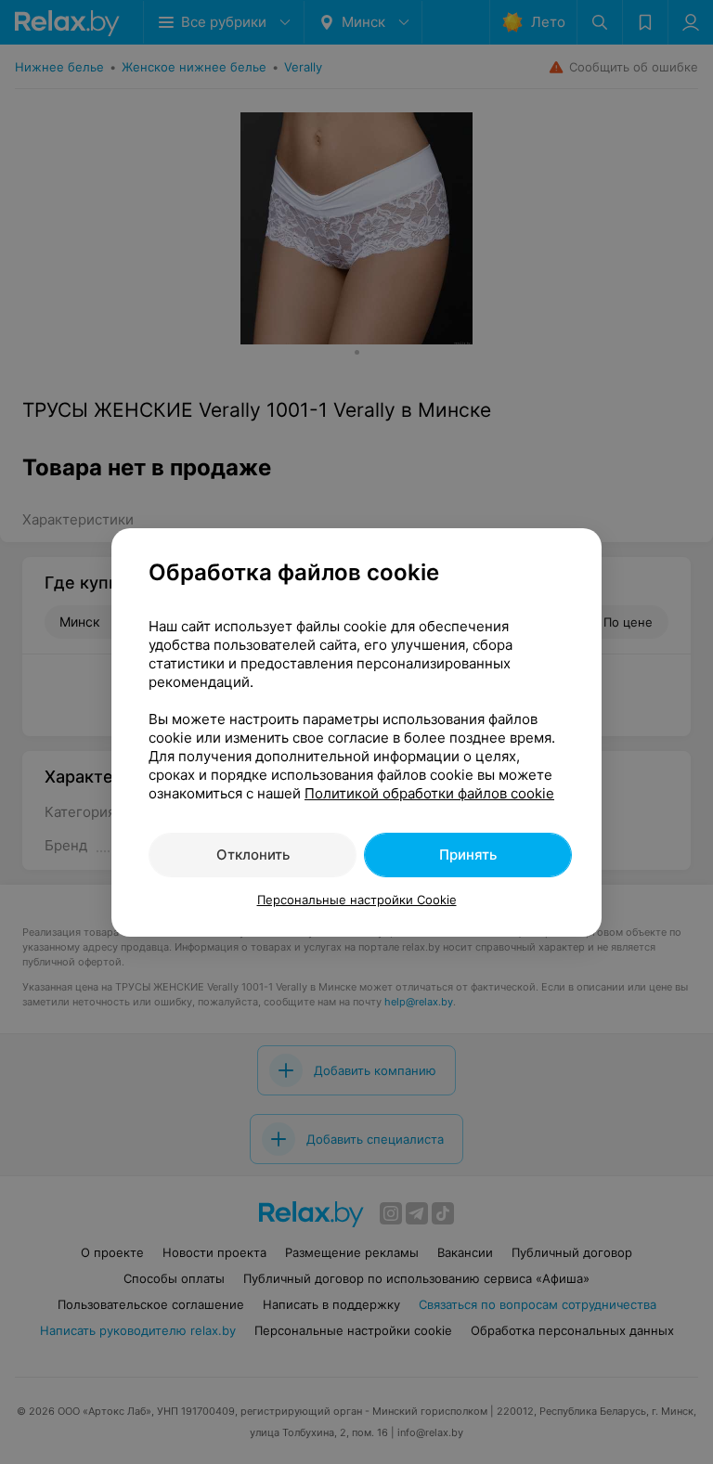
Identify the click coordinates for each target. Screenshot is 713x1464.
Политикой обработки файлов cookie (429, 793)
